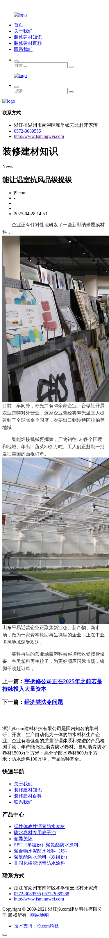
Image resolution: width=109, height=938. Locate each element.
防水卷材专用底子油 (35, 832)
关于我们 (23, 31)
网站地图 (39, 915)
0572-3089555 (27, 131)
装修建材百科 (28, 43)
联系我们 (23, 49)
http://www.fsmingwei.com (39, 136)
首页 (18, 24)
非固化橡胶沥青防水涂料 (39, 863)
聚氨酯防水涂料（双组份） (42, 857)
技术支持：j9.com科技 (36, 925)
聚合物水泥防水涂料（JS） (41, 850)
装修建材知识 (28, 37)
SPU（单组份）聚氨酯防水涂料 (46, 844)
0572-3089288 (55, 893)
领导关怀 (23, 838)
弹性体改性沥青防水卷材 (39, 826)
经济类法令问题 (43, 702)
